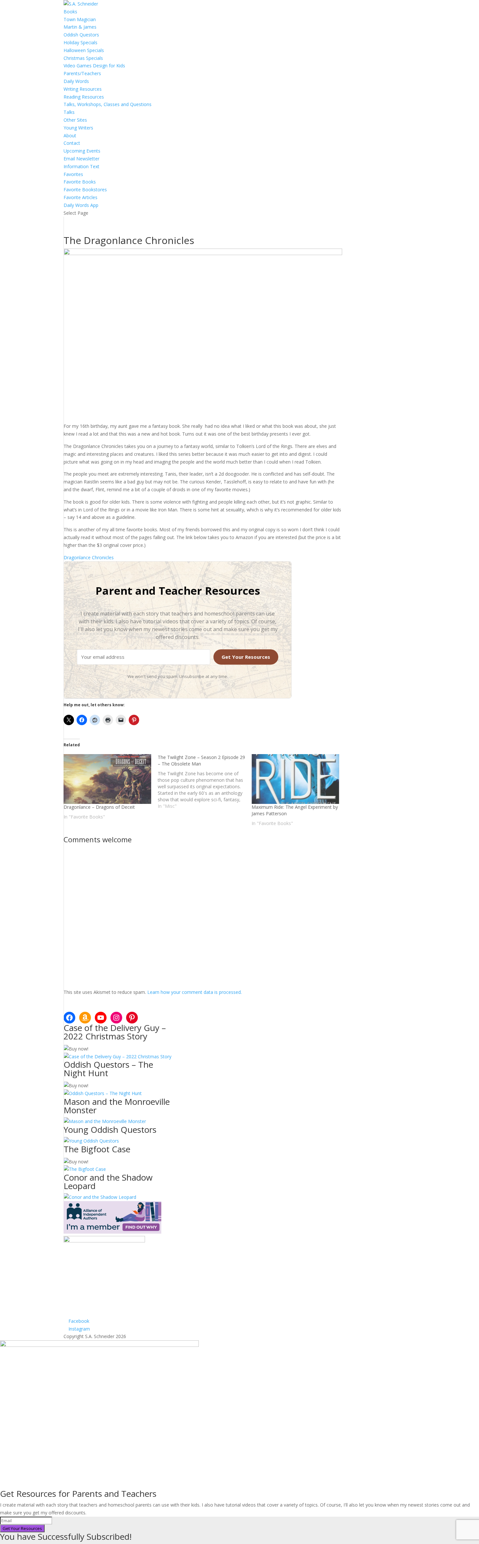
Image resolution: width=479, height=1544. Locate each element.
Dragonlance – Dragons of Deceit (99, 807)
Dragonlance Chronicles (89, 557)
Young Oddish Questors (110, 1129)
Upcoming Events (82, 151)
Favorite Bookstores (85, 189)
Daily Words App (81, 205)
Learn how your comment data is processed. (194, 992)
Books (70, 11)
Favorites (73, 174)
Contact (72, 143)
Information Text (81, 166)
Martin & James (80, 27)
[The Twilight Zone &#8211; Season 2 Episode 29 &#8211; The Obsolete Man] (205, 781)
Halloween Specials (84, 50)
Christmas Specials (83, 58)
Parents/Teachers (82, 73)
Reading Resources (84, 97)
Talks (69, 112)
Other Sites (75, 120)
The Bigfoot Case (97, 1149)
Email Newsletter (81, 159)
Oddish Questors (81, 35)
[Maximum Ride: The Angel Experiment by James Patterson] (295, 779)
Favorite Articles (80, 197)
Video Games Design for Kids (94, 65)
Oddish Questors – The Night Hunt (108, 1069)
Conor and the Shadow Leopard (108, 1182)
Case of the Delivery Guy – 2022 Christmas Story (115, 1032)
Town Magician (80, 19)
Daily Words (76, 81)
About (70, 135)
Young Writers (78, 128)
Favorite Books (80, 182)
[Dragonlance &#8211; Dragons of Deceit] (107, 779)
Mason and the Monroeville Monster (117, 1106)
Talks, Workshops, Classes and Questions (108, 104)
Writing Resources (83, 89)
